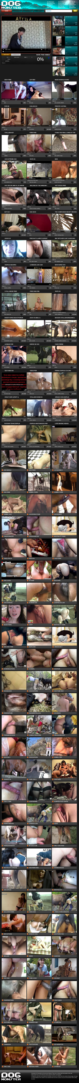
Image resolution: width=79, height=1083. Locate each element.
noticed (31, 208)
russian (5, 446)
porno (56, 393)
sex (8, 208)
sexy (9, 393)
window (34, 208)
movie (5, 208)
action (56, 235)
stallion (5, 155)
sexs (30, 235)
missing (59, 235)
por (6, 129)
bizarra (5, 287)
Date (39, 11)
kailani (32, 129)
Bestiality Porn (51, 3)
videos (56, 446)
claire (32, 261)
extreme (8, 182)
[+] (47, 58)
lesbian (7, 367)
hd (4, 129)
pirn (5, 102)
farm (30, 182)
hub (30, 155)
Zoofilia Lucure (69, 37)
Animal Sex (61, 3)
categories (17, 11)
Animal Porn (72, 7)
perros (30, 446)
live (30, 287)
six (32, 367)
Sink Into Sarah (69, 16)
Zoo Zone (71, 6)
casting (56, 129)
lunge (61, 155)
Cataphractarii (62, 4)
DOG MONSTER (11, 5)
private (59, 129)
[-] (49, 58)
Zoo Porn (71, 3)
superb (58, 155)
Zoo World (72, 1)
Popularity (28, 11)
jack (34, 340)
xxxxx (58, 208)
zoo (11, 182)
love (62, 446)
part (5, 420)
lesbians (33, 287)
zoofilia (9, 287)
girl (60, 182)
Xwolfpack (50, 4)
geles (11, 340)
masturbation (7, 340)
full (10, 314)
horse (10, 208)
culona (62, 393)
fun (32, 182)
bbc (30, 102)
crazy (9, 420)
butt (55, 261)
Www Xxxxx (68, 26)
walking (38, 208)
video (31, 393)
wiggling (58, 261)
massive (64, 340)
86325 (62, 102)
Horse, (9, 59)
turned (56, 182)
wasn (62, 235)
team (9, 446)
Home (6, 11)
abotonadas (36, 446)
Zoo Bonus (61, 6)
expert (35, 261)
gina (30, 340)
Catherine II (72, 4)
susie (62, 261)
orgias (59, 420)
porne (56, 367)
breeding (56, 340)
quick (35, 182)
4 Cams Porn (68, 47)
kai (30, 129)
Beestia (49, 6)
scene (56, 314)
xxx (5, 182)
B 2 (66, 67)
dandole (58, 102)
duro (56, 102)
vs (61, 314)
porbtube (7, 61)
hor (7, 420)
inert (59, 182)
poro (32, 155)
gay (32, 102)
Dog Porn (49, 7)
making (59, 446)
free (55, 208)
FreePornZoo (61, 7)
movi (7, 393)
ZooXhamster (50, 1)
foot (55, 155)
